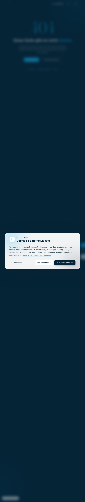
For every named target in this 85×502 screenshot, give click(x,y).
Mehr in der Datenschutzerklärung (37, 255)
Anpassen (18, 263)
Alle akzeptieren (63, 263)
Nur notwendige (44, 263)
